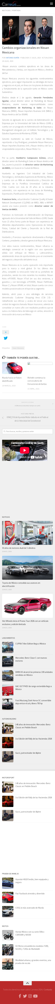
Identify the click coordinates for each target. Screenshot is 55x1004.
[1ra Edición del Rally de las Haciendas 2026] (7, 742)
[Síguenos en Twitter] (25, 996)
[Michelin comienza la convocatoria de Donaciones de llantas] (40, 368)
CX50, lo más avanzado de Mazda (29, 907)
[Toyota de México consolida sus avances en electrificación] (27, 568)
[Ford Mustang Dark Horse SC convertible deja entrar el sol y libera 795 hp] (7, 704)
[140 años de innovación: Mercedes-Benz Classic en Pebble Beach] (7, 728)
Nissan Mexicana (18, 348)
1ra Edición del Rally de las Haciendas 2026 (33, 738)
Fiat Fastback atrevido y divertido (30, 893)
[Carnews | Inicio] (14, 3)
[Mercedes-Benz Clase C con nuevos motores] (7, 661)
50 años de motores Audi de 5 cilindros (18, 548)
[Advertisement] (27, 487)
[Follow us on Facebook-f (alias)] (20, 996)
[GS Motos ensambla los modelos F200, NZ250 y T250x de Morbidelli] (7, 949)
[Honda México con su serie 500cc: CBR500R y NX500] (7, 935)
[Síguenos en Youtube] (35, 996)
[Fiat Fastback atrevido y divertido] (7, 897)
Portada (16, 10)
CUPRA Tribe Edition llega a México (30, 643)
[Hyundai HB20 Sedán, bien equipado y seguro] (7, 883)
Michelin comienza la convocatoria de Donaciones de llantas (37, 380)
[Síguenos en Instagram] (30, 996)
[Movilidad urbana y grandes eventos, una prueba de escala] (7, 964)
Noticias (6, 10)
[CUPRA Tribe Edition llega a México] (7, 647)
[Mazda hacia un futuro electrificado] (14, 368)
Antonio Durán (12, 58)
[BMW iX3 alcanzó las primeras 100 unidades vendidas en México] (7, 676)
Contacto (48, 989)
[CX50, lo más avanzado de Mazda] (7, 911)
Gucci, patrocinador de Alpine (28, 753)
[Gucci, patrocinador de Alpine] (7, 756)
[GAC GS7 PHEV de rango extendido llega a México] (7, 690)
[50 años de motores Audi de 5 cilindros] (27, 533)
